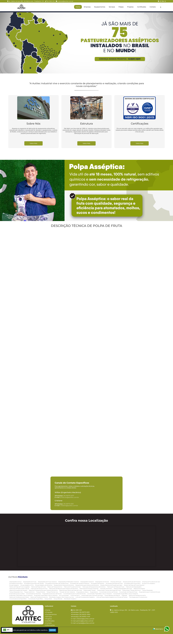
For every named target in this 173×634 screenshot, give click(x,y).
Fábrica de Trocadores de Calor (72, 587)
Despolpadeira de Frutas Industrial (47, 581)
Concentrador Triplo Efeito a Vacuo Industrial (99, 593)
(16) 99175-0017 (68, 496)
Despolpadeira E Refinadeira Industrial (68, 581)
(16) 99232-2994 (84, 614)
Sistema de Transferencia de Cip (39, 597)
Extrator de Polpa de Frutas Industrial (134, 585)
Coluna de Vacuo (75, 595)
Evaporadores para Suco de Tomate (52, 593)
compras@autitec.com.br (85, 623)
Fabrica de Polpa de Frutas (38, 587)
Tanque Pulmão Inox (52, 592)
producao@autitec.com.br (69, 497)
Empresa (87, 7)
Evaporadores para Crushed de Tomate (149, 592)
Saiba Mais (33, 143)
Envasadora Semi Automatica (132, 583)
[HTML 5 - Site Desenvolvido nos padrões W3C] (137, 629)
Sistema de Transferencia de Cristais (19, 597)
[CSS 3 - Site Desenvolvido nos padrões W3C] (143, 629)
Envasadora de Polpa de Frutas (114, 583)
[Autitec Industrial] (27, 614)
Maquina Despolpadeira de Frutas (123, 588)
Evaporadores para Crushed (16, 593)
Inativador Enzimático (106, 588)
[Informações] (160, 7)
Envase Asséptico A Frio (27, 585)
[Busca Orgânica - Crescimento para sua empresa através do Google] (158, 629)
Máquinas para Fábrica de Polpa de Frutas (70, 590)
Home (78, 7)
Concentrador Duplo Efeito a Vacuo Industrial (125, 593)
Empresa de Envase (116, 581)
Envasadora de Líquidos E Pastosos (79, 583)
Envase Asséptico (14, 585)
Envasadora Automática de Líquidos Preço (57, 583)
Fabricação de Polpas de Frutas (115, 587)
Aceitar (52, 630)
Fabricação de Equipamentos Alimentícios (94, 587)
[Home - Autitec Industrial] (21, 7)
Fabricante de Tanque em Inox (39, 588)
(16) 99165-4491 (84, 616)
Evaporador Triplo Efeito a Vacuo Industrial (20, 595)
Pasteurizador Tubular (90, 590)
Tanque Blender (58, 599)
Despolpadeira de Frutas (29, 581)
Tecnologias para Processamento (138, 597)
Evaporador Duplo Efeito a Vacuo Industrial (45, 595)
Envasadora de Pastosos (97, 583)
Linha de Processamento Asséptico (85, 597)
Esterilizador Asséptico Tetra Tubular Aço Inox (61, 597)
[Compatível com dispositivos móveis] (149, 629)
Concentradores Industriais (33, 593)
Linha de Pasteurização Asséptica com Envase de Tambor (112, 597)
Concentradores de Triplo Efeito (18, 599)
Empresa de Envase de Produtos (132, 581)
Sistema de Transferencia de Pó (137, 595)
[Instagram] (160, 1)
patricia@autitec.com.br (84, 621)
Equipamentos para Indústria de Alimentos (87, 585)
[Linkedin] (163, 1)
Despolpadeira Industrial (87, 581)
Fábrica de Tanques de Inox (54, 587)
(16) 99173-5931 (68, 504)
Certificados (141, 7)
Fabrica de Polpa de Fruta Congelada (19, 587)
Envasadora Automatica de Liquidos (34, 583)
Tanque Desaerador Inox (16, 592)
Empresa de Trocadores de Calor (151, 581)
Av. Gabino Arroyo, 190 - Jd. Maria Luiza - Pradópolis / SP (26, 1)
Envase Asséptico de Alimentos (43, 585)
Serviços (112, 7)
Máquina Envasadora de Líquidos (18, 590)
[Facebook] (158, 1)
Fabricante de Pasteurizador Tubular (19, 588)
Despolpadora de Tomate (102, 581)
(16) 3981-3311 (51, 1)
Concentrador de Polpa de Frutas (128, 592)
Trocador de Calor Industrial (67, 592)
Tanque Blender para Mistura (112, 595)
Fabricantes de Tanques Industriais (89, 588)
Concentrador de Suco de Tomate (108, 592)
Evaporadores (94, 592)
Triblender (124, 595)
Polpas (121, 7)
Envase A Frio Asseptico (148, 583)
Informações (50, 625)
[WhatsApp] (165, 1)
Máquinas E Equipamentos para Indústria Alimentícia (43, 590)
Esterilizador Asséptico (70, 599)
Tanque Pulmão (40, 592)
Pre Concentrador (64, 595)
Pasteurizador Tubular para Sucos (131, 590)
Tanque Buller (48, 599)
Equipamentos (99, 7)
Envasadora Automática (16, 583)
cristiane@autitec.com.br (65, 1)
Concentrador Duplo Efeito (35, 599)
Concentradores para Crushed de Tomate (74, 593)
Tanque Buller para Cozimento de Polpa (92, 595)
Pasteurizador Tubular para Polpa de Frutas (109, 590)
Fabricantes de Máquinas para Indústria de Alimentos (63, 588)
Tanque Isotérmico (29, 592)
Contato (153, 7)
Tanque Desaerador (147, 590)
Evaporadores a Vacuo (82, 592)
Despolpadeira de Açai (15, 581)
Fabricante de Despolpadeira (133, 587)
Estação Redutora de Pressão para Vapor (111, 585)
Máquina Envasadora (139, 588)
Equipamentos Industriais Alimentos (64, 585)
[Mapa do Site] (132, 629)
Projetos (130, 7)
